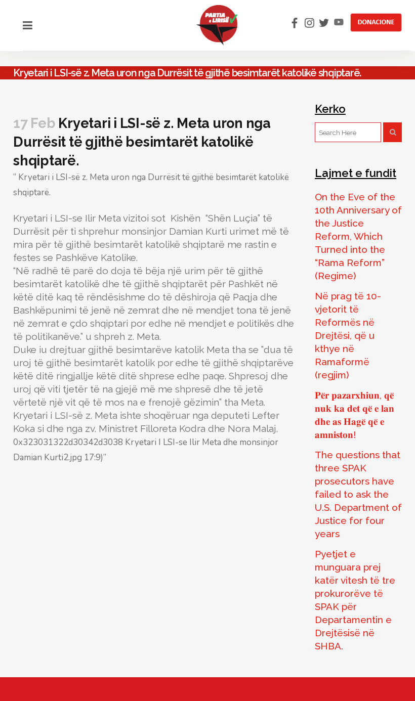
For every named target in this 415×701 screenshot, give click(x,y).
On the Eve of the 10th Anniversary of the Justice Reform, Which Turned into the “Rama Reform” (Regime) (358, 236)
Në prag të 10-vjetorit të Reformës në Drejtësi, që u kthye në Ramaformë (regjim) (348, 335)
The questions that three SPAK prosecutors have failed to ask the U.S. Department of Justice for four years (358, 494)
